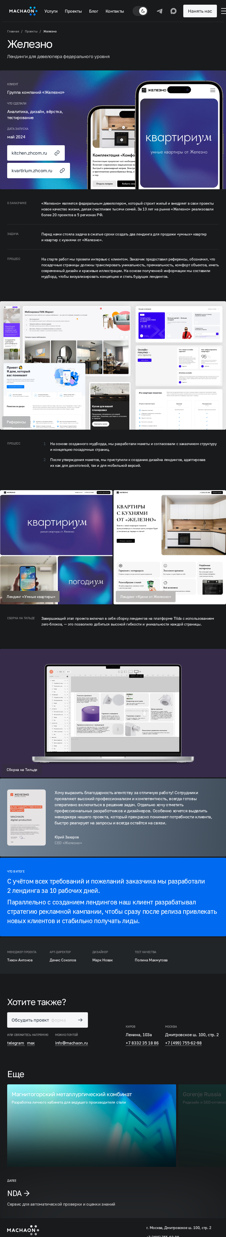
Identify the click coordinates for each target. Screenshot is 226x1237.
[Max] (173, 11)
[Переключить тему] (140, 11)
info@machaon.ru (71, 1043)
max (31, 1043)
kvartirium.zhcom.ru (32, 170)
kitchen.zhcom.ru (29, 153)
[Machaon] (23, 11)
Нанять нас (200, 11)
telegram (16, 1043)
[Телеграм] (160, 11)
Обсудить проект (39, 1020)
